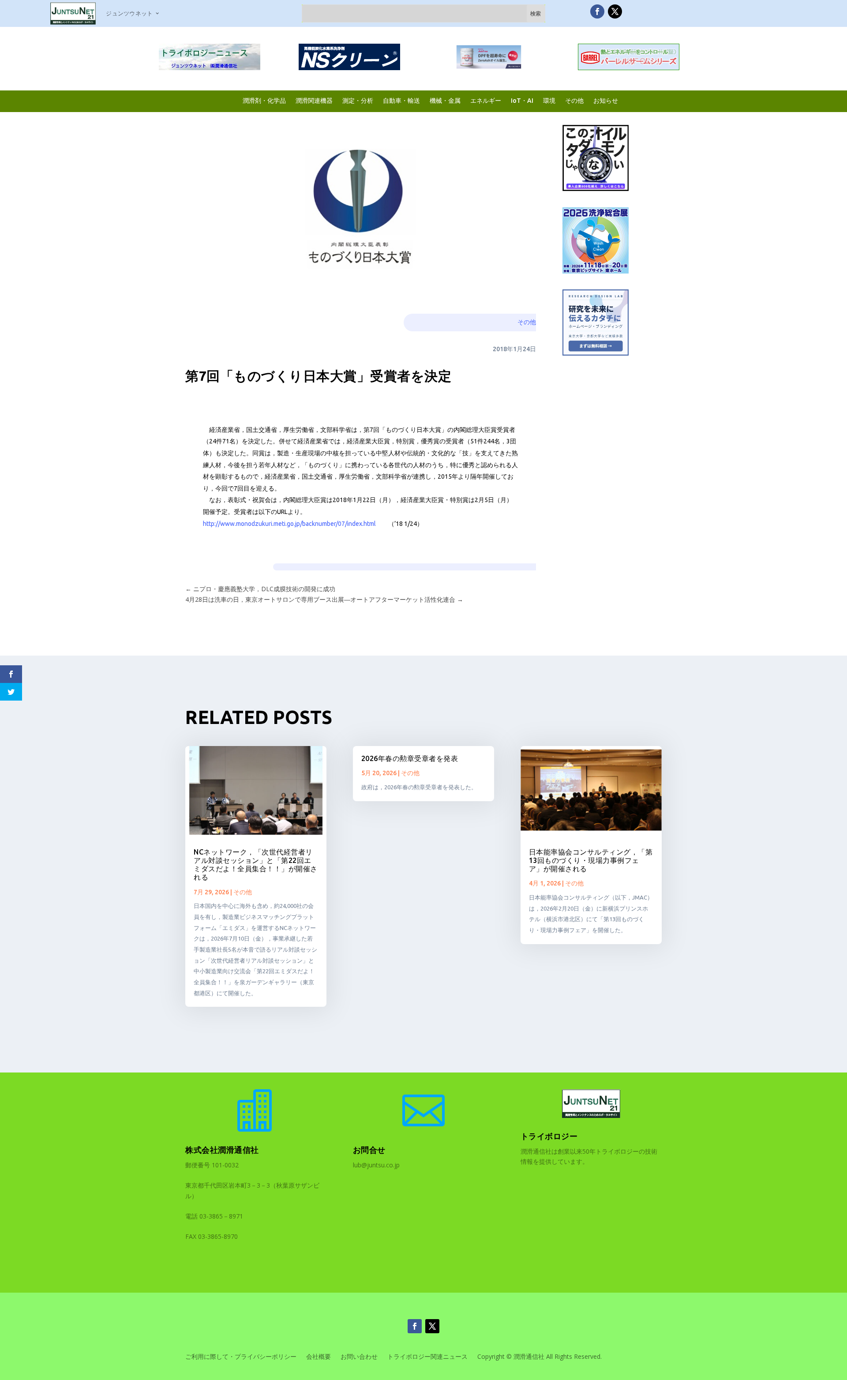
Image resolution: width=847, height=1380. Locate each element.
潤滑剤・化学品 (264, 100)
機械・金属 (445, 100)
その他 (574, 100)
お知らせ (605, 100)
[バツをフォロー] (615, 11)
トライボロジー (549, 1136)
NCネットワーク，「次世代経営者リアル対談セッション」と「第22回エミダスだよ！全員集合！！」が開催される (256, 864)
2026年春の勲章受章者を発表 (409, 758)
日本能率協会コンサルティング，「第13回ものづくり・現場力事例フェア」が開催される (591, 860)
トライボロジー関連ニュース (427, 1357)
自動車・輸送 (401, 100)
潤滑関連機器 (314, 100)
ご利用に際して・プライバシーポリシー (240, 1357)
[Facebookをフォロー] (597, 11)
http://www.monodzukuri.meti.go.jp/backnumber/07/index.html (289, 523)
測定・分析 (357, 100)
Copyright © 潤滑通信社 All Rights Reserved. (539, 1357)
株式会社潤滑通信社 (222, 1149)
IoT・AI (522, 100)
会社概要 (318, 1357)
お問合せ (369, 1149)
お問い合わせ (359, 1357)
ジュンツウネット (129, 13)
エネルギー (485, 100)
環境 (549, 100)
